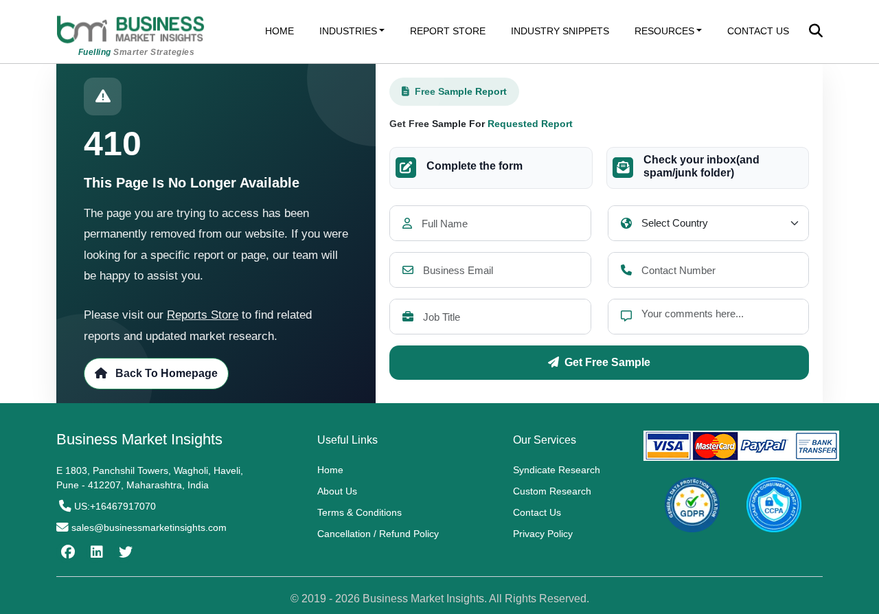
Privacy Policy (543, 533)
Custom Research (552, 491)
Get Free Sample (607, 362)
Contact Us (537, 512)
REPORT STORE (448, 30)
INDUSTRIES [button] (348, 30)
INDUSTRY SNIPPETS (560, 30)
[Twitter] (124, 552)
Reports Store (202, 314)
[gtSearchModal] (816, 32)
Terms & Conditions (359, 512)
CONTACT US (758, 30)
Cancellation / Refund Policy (378, 533)
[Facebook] (66, 552)
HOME (279, 30)
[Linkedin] (95, 552)
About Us (337, 491)
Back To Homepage (165, 373)
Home (330, 469)
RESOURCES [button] (664, 30)
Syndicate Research (556, 469)
